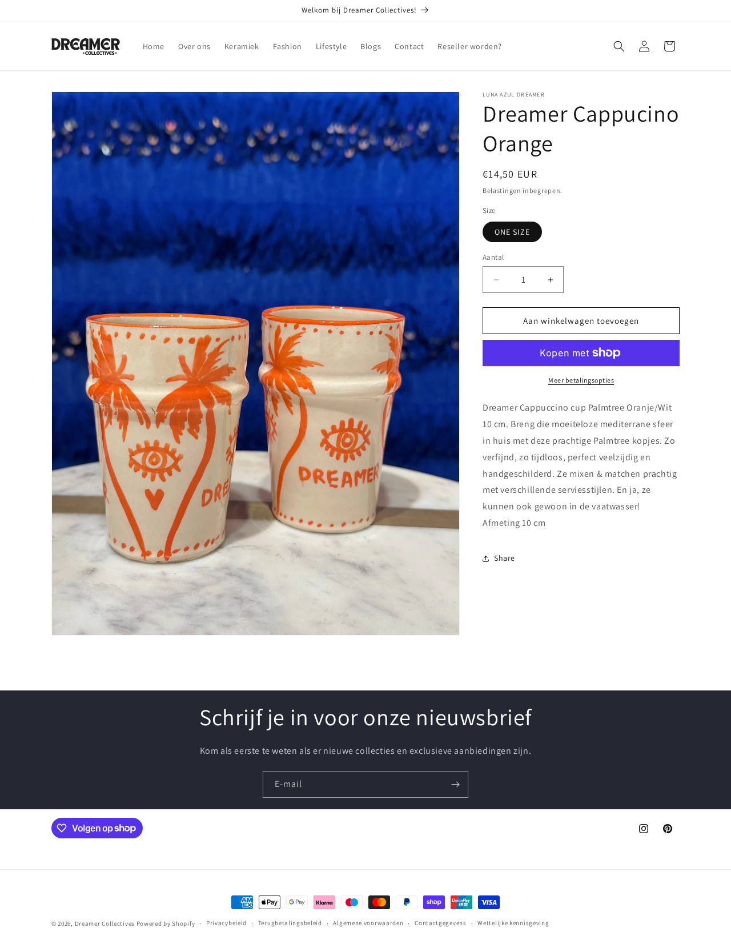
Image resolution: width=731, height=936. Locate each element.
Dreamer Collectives (105, 923)
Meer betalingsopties (581, 380)
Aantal (493, 257)
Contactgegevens (441, 923)
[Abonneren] (455, 784)
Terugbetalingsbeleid (290, 923)
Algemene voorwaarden (368, 923)
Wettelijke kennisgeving (513, 923)
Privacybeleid (226, 923)
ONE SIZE (512, 232)
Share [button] (504, 558)
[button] (619, 46)
